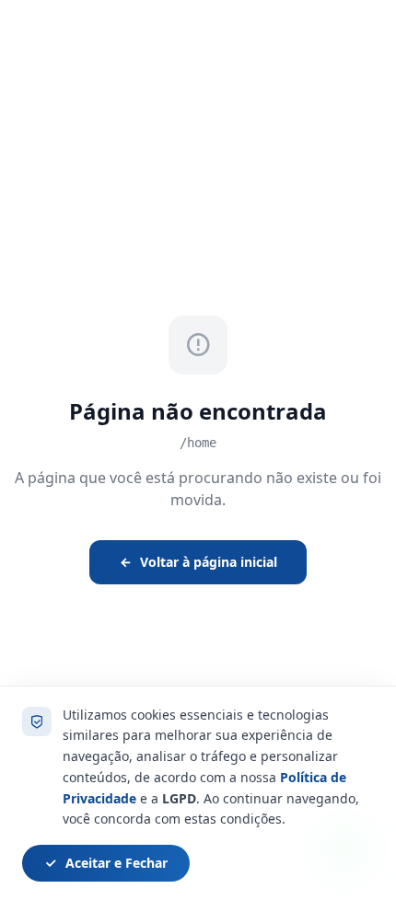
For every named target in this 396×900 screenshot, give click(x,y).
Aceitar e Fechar (116, 862)
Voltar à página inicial (208, 562)
